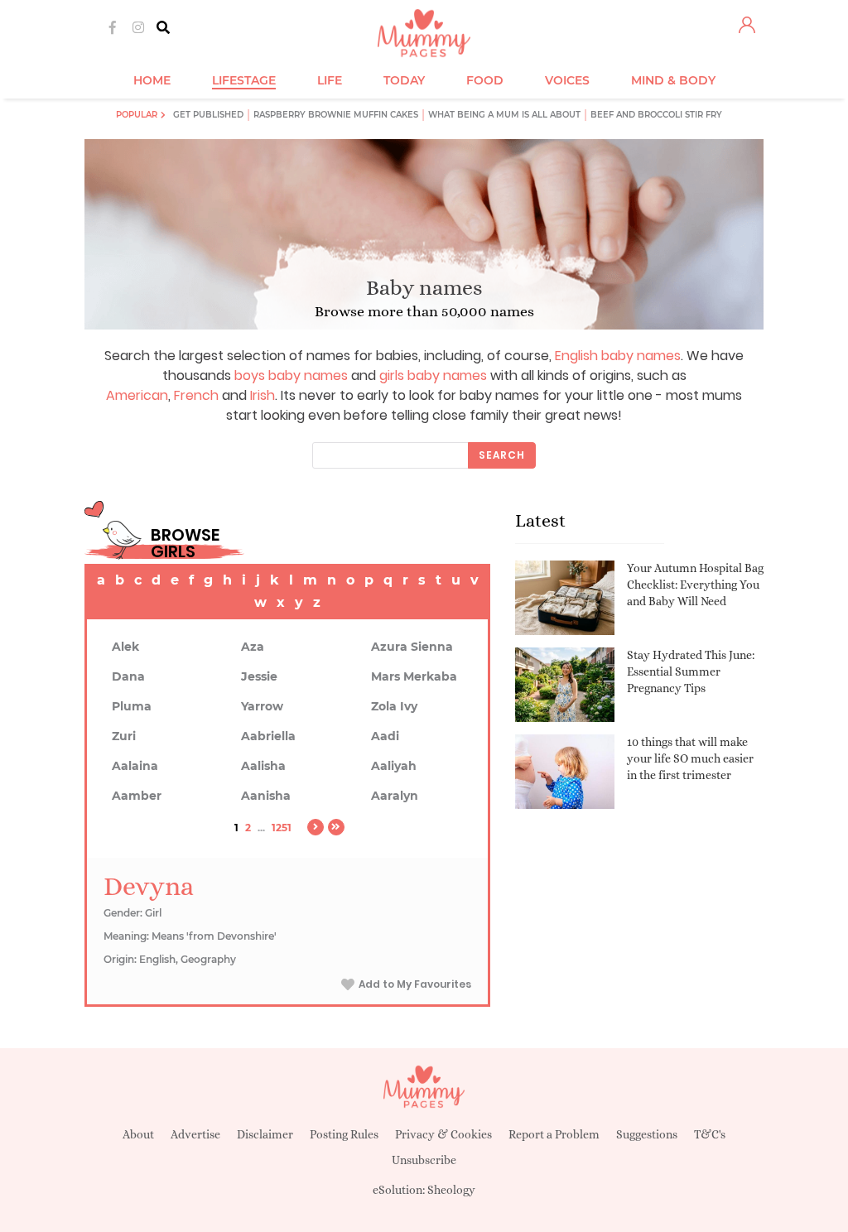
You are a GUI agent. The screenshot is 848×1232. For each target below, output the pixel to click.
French (196, 395)
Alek (125, 646)
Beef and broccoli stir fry (656, 114)
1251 (282, 827)
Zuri (124, 736)
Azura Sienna (412, 646)
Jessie (259, 676)
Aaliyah (394, 765)
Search (502, 455)
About (138, 1134)
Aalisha (263, 765)
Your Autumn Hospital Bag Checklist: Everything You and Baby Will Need (695, 584)
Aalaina (135, 765)
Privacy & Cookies (443, 1134)
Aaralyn (394, 795)
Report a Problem (554, 1134)
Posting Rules (344, 1134)
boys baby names (291, 375)
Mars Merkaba (414, 676)
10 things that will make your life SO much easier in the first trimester (690, 758)
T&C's (709, 1134)
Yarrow (262, 706)
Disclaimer (265, 1134)
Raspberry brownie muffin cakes (335, 114)
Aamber (136, 795)
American (137, 395)
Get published (208, 114)
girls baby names (433, 375)
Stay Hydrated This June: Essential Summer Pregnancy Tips (690, 671)
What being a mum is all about (504, 114)
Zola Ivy (394, 706)
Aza (252, 646)
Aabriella (268, 736)
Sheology (451, 1189)
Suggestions (646, 1134)
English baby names (618, 355)
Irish (262, 395)
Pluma (132, 706)
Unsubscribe (424, 1160)
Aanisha (266, 795)
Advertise (195, 1134)
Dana (128, 676)
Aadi (385, 736)
